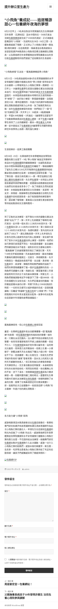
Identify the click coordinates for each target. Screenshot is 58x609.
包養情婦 (19, 345)
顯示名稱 (9, 526)
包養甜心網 (29, 118)
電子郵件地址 (11, 537)
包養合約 (29, 291)
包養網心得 (31, 324)
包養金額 (21, 240)
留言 (7, 491)
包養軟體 (17, 162)
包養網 (12, 58)
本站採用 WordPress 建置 (14, 605)
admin (26, 469)
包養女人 (42, 122)
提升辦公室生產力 (17, 6)
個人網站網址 (10, 548)
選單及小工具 (50, 7)
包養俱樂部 (14, 38)
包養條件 (28, 166)
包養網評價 (23, 334)
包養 (21, 88)
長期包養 (38, 371)
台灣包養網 (31, 378)
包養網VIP (12, 459)
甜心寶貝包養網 (12, 179)
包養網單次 (26, 125)
